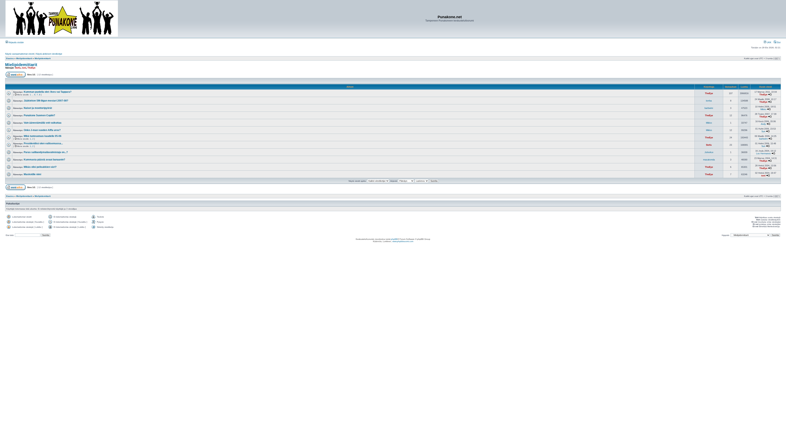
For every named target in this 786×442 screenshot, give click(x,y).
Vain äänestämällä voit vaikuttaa (42, 122)
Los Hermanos (763, 153)
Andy (763, 124)
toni (24, 68)
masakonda (709, 159)
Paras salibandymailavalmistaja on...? (46, 152)
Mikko (763, 109)
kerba (709, 100)
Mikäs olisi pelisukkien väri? (40, 167)
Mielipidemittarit (24, 58)
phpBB (394, 239)
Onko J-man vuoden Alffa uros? (42, 130)
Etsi (778, 42)
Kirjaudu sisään (16, 42)
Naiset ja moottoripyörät (38, 108)
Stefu (18, 68)
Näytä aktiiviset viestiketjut (49, 54)
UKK (768, 42)
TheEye (31, 68)
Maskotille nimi (32, 174)
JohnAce (709, 152)
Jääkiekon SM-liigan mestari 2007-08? (46, 100)
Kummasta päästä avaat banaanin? (44, 159)
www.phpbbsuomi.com (402, 241)
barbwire (709, 108)
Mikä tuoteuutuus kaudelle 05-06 (42, 136)
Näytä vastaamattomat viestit (19, 54)
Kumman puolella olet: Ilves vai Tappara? (47, 91)
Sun (763, 131)
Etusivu (10, 58)
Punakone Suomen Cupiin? (39, 115)
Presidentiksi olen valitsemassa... (43, 143)
